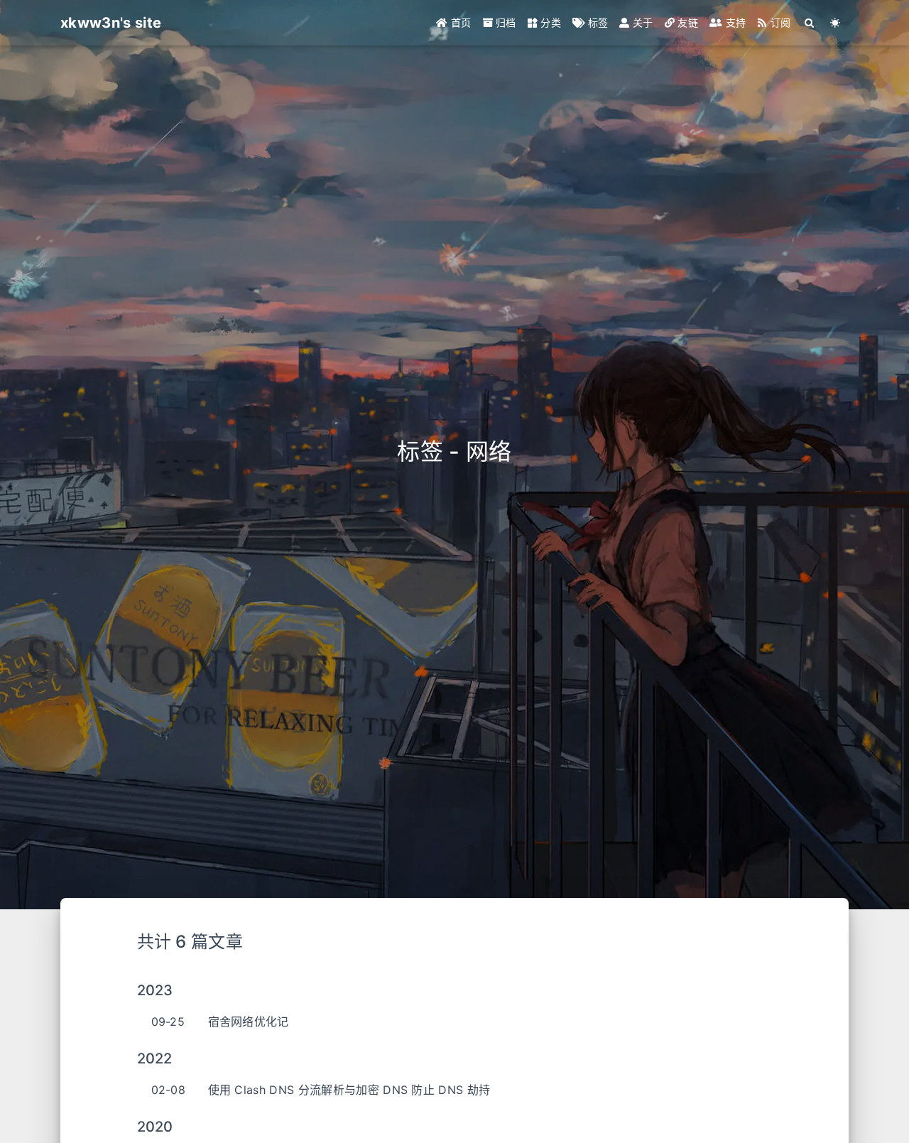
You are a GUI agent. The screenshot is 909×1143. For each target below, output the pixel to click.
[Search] (810, 22)
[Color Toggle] (835, 22)
